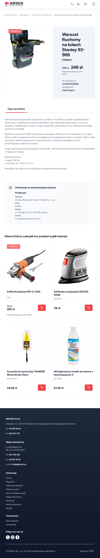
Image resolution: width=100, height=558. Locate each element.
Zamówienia (11, 524)
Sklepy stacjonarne (14, 497)
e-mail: (16, 464)
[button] (42, 308)
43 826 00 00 (15, 428)
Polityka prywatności (14, 485)
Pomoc (9, 478)
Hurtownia (10, 501)
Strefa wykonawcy (13, 504)
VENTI (91, 551)
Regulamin (10, 482)
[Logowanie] (78, 4)
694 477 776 (14, 433)
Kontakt (9, 508)
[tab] (16, 109)
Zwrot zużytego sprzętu (16, 493)
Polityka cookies (12, 489)
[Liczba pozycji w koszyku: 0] (85, 4)
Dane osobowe (12, 521)
